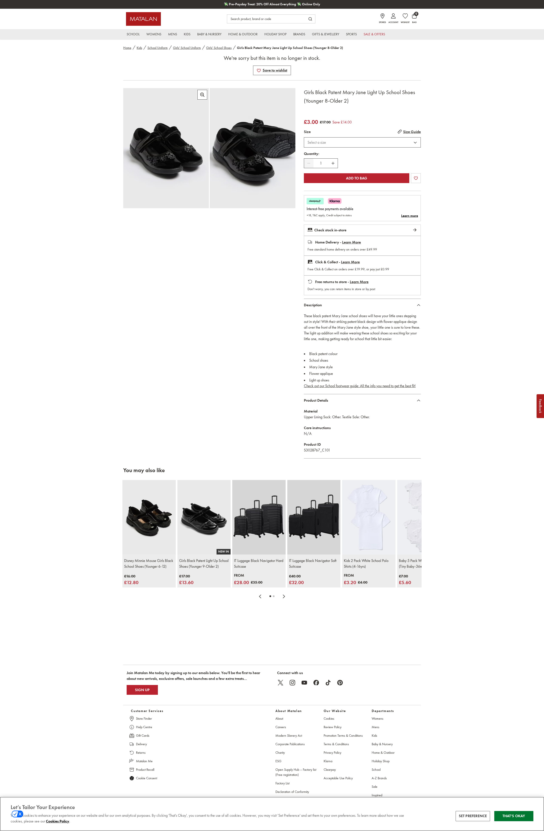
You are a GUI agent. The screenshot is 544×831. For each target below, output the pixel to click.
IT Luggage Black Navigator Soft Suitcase (312, 563)
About (279, 718)
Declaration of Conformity (292, 792)
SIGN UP (142, 690)
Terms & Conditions (336, 744)
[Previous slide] (260, 596)
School (376, 770)
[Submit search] (310, 18)
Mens (375, 727)
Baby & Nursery (382, 744)
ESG (278, 761)
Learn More (351, 242)
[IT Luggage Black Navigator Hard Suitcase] (259, 517)
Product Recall (145, 770)
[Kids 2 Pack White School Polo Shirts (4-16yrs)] (368, 517)
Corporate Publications (290, 744)
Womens (377, 718)
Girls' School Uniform (187, 48)
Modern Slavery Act (288, 736)
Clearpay (330, 770)
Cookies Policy (57, 821)
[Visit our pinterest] (340, 682)
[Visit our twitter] (280, 682)
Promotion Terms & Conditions (343, 736)
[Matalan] (143, 19)
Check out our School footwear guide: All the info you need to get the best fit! (360, 386)
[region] (272, 814)
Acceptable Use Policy (338, 778)
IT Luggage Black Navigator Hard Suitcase (258, 563)
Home (127, 48)
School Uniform (157, 48)
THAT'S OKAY (514, 816)
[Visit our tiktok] (328, 682)
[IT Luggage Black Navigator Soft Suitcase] (314, 517)
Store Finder (144, 718)
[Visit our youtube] (304, 682)
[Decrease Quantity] (308, 163)
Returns (141, 753)
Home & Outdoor (383, 753)
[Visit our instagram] (292, 682)
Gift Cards (142, 736)
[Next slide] (284, 596)
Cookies (329, 718)
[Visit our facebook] (316, 682)
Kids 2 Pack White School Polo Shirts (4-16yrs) (366, 563)
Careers (280, 727)
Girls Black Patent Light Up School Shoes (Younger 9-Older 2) (204, 563)
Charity (280, 753)
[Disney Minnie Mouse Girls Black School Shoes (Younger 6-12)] (149, 517)
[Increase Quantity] (333, 163)
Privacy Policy (332, 753)
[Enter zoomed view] (202, 95)
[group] (131, 580)
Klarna (328, 761)
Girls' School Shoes (219, 48)
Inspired (377, 795)
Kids (139, 48)
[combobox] (362, 142)
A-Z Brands (379, 778)
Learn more (409, 216)
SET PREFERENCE (473, 816)
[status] (320, 163)
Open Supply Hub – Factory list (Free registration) (295, 772)
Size (307, 131)
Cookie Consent (146, 778)
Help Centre (144, 727)
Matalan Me (144, 761)
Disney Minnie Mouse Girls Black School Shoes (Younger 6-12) (148, 563)
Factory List (282, 783)
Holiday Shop (381, 761)
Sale (374, 787)
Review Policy (332, 727)
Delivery (141, 744)
